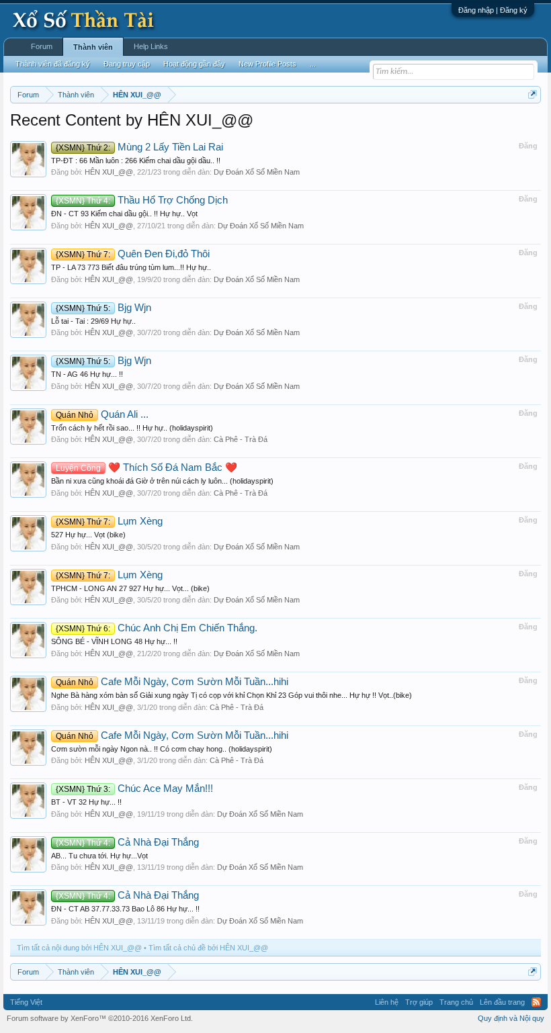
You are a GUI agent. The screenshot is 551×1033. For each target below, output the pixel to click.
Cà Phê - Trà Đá (240, 439)
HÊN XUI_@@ (109, 172)
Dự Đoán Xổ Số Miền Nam (257, 172)
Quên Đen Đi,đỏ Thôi (133, 254)
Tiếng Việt (26, 1002)
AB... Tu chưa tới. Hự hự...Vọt (99, 856)
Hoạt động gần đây (194, 64)
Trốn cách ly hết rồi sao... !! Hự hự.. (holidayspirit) (132, 428)
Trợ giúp (419, 1002)
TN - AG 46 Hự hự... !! (87, 374)
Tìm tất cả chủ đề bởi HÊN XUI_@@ (208, 948)
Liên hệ (386, 1002)
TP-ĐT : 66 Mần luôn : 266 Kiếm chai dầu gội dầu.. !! (135, 160)
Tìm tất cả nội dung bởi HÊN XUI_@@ (79, 948)
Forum (41, 46)
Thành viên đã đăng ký (52, 64)
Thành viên (93, 47)
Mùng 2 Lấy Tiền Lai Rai (139, 147)
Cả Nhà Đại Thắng (127, 842)
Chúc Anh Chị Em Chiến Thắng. (156, 628)
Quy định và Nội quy (511, 1018)
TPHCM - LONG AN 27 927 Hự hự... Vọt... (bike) (130, 588)
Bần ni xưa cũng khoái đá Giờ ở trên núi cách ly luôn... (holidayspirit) (162, 481)
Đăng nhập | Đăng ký (492, 10)
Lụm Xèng (109, 521)
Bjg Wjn (103, 307)
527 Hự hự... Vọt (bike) (88, 535)
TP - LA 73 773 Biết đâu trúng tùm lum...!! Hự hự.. (131, 267)
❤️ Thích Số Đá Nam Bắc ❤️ (146, 467)
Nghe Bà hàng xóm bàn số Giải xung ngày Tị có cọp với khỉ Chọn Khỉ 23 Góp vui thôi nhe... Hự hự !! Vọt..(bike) (231, 695)
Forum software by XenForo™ (100, 1018)
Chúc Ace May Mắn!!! (134, 788)
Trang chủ (456, 1002)
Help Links (151, 46)
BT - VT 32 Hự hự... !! (86, 802)
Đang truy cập (126, 64)
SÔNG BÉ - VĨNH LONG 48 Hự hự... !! (114, 641)
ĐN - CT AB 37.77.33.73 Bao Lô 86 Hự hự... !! (125, 909)
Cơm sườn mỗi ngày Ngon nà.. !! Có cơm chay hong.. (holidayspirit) (161, 749)
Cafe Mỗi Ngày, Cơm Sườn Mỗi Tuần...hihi (172, 681)
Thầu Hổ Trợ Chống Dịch (142, 200)
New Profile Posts (267, 64)
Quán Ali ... (102, 414)
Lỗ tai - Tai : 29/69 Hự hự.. (93, 321)
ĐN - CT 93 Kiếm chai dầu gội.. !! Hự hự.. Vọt (124, 214)
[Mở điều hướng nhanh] (532, 94)
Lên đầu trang (502, 1002)
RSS (536, 1002)
